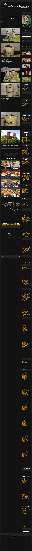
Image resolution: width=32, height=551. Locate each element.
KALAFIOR (28, 297)
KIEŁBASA (26, 177)
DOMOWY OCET (23, 484)
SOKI (25, 262)
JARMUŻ (28, 214)
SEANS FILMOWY (23, 88)
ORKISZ (26, 223)
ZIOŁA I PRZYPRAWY (27, 234)
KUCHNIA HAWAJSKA (24, 403)
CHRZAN (22, 293)
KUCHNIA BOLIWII (23, 389)
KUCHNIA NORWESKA (24, 435)
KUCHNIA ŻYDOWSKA (24, 465)
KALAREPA (23, 298)
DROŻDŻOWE (23, 244)
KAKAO (22, 348)
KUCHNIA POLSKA (23, 163)
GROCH (22, 296)
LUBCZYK (23, 219)
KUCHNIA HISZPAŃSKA (24, 405)
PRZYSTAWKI (23, 497)
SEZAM (26, 230)
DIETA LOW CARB (27, 104)
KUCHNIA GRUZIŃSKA (24, 402)
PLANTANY (26, 281)
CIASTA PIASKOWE (24, 327)
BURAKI (22, 292)
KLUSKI (25, 162)
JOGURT (22, 215)
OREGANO (23, 223)
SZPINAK (26, 309)
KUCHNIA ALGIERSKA (24, 375)
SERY (26, 498)
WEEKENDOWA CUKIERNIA (24, 356)
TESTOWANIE (27, 499)
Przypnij (9, 155)
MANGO (26, 276)
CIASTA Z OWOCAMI (24, 330)
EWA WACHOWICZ (24, 510)
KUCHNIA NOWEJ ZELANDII (24, 436)
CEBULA (28, 292)
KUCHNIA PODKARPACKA (24, 440)
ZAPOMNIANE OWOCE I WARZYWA (25, 233)
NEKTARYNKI (23, 278)
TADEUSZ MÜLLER (23, 524)
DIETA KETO (27, 103)
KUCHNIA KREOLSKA (24, 422)
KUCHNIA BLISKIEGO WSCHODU (25, 388)
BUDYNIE (11, 19)
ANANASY (26, 267)
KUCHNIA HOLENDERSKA (24, 406)
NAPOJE (22, 260)
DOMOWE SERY (23, 482)
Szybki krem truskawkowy (6, 177)
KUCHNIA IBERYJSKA (24, 407)
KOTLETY (23, 179)
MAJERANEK (26, 219)
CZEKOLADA (23, 344)
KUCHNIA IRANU (23, 410)
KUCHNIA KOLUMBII (24, 420)
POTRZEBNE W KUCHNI (24, 495)
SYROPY (28, 262)
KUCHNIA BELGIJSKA (24, 385)
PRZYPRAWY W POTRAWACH (25, 153)
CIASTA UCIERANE (24, 328)
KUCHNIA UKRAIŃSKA (24, 458)
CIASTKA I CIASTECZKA (24, 332)
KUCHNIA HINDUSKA (24, 404)
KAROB (25, 348)
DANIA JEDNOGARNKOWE (24, 137)
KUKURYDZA (28, 301)
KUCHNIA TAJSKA (23, 454)
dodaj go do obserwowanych (16, 237)
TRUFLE (27, 310)
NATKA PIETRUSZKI (24, 150)
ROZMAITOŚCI (23, 498)
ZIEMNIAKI (23, 315)
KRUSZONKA (26, 490)
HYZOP (22, 214)
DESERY (7, 199)
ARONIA (25, 268)
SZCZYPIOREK (23, 232)
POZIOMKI (27, 282)
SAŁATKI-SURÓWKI (27, 229)
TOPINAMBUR (23, 310)
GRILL (25, 176)
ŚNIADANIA (13, 200)
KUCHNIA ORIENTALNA (24, 437)
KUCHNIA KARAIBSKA (24, 419)
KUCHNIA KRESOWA (24, 423)
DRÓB (26, 362)
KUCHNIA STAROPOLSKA (24, 449)
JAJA (22, 162)
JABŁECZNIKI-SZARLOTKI (24, 347)
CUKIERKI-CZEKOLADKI (24, 343)
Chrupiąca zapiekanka (26, 62)
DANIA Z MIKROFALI (24, 480)
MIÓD (25, 220)
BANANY (26, 269)
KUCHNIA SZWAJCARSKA (24, 452)
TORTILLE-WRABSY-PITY (24, 250)
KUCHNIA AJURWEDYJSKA (24, 106)
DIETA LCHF (23, 104)
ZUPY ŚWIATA (23, 97)
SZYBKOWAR (23, 141)
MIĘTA (28, 220)
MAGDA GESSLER (23, 516)
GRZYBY (26, 296)
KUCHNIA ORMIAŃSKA (24, 438)
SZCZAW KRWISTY (26, 231)
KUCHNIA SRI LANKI (24, 448)
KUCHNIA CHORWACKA (24, 394)
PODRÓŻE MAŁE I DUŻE (24, 87)
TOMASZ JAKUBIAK (24, 525)
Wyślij (14, 155)
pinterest (23, 46)
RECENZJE (27, 497)
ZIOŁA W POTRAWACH (24, 155)
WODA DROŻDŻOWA (24, 251)
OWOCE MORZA (23, 205)
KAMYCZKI (23, 86)
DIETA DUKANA (23, 103)
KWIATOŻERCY (27, 218)
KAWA (22, 259)
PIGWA (22, 281)
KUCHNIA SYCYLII (23, 450)
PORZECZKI (23, 282)
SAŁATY (22, 230)
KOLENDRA (23, 217)
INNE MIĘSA (27, 363)
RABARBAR (23, 283)
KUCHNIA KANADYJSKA (24, 418)
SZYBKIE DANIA (9, 200)
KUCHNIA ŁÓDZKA (23, 165)
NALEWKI (25, 259)
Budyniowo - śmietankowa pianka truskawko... (6, 168)
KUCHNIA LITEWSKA (24, 426)
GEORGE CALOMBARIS (24, 511)
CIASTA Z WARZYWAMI (24, 331)
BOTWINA (23, 291)
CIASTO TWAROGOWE (24, 339)
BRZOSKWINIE (26, 270)
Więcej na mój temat (26, 30)
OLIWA (22, 152)
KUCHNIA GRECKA (23, 204)
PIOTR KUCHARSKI (23, 522)
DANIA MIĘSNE (23, 361)
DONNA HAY (28, 509)
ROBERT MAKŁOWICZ (24, 523)
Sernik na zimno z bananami (15, 186)
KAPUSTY (23, 299)
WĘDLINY (23, 142)
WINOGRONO (23, 284)
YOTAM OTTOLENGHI (24, 526)
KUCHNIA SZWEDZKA (24, 453)
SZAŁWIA (23, 231)
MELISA (22, 220)
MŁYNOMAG (23, 193)
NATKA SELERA (23, 222)
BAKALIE (23, 161)
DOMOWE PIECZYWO (26, 175)
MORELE (28, 277)
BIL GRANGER (27, 508)
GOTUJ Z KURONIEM (24, 513)
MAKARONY (23, 192)
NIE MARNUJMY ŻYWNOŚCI (24, 151)
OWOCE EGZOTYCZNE (24, 279)
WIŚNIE (26, 284)
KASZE (22, 189)
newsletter (26, 46)
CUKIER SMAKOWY (24, 342)
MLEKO (19, 199)
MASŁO (26, 149)
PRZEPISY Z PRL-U (23, 107)
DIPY (22, 147)
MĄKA (17, 199)
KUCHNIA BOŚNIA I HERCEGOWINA (25, 390)
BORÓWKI (23, 270)
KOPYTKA (28, 162)
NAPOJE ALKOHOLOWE (24, 261)
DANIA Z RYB (23, 201)
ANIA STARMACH (23, 508)
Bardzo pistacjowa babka (15, 196)
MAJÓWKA (23, 491)
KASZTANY (27, 299)
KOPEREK (23, 149)
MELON (26, 277)
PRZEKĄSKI (23, 496)
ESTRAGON (23, 213)
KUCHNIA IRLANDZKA (24, 411)
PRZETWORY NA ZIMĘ (24, 120)
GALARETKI (23, 346)
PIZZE (28, 247)
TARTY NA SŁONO (26, 249)
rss (29, 46)
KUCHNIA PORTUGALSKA (24, 442)
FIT (25, 213)
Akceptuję (19, 550)
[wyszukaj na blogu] (30, 1)
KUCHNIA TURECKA (24, 457)
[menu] (2, 0)
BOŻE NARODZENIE (24, 478)
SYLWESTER (23, 499)
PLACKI (22, 248)
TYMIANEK (27, 232)
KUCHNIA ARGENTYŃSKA (24, 379)
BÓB (25, 292)
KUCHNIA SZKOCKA (24, 451)
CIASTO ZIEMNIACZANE (24, 341)
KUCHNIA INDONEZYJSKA (24, 408)
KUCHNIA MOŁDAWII (24, 432)
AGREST (22, 267)
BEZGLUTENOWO (23, 102)
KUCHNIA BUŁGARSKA (24, 392)
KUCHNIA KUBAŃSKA (24, 424)
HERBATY (28, 213)
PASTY (25, 152)
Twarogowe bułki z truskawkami (6, 196)
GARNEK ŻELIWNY (23, 140)
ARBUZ (22, 268)
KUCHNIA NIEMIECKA (24, 434)
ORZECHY (26, 278)
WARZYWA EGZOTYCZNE (24, 311)
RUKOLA (27, 228)
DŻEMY (22, 117)
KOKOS (26, 216)
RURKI (22, 354)
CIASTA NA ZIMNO (24, 326)
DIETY (22, 105)
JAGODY (15, 199)
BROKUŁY (26, 291)
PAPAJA (22, 280)
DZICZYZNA (23, 363)
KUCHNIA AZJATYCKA (27, 189)
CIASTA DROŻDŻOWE (24, 324)
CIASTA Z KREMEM (24, 329)
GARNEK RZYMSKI (23, 139)
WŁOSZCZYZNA (23, 313)
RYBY (27, 205)
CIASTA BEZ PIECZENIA (24, 323)
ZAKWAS (23, 253)
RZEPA (22, 307)
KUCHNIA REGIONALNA (24, 443)
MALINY (22, 276)
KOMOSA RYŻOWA (27, 217)
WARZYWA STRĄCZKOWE (24, 312)
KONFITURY (23, 118)
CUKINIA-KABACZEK (27, 293)
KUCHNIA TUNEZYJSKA (24, 456)
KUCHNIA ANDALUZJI (24, 377)
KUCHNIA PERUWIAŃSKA (24, 439)
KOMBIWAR (28, 140)
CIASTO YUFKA (23, 340)
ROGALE (22, 249)
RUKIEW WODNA (23, 228)
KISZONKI (26, 117)
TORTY (27, 355)
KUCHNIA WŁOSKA (24, 164)
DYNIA (26, 294)
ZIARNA (22, 234)
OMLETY (26, 128)
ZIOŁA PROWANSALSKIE (24, 235)
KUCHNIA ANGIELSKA (24, 378)
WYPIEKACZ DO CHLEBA (24, 252)
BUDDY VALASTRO (23, 509)
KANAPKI (23, 177)
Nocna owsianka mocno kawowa (6, 186)
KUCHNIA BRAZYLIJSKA (24, 391)
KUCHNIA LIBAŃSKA (24, 425)
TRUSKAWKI (26, 283)
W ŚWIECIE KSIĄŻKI (24, 89)
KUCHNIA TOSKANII (24, 455)
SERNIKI (25, 354)
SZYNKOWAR (27, 141)
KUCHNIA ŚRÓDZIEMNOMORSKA (25, 464)
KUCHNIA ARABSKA (24, 371)
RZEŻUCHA (23, 229)
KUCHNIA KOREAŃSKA (24, 421)
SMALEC (23, 181)
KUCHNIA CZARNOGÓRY (24, 395)
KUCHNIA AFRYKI (23, 372)
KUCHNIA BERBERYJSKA (24, 386)
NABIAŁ (22, 128)
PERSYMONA (26, 280)
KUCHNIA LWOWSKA (24, 427)
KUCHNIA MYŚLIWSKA (24, 433)
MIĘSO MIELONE (27, 364)
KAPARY (26, 215)
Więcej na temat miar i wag (16, 206)
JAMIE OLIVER (23, 514)
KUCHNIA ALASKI (23, 374)
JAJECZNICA (28, 176)
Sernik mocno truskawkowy (16, 177)
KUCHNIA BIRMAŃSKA (24, 387)
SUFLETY (28, 354)
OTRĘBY (25, 247)
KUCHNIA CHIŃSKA (24, 190)
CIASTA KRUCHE (23, 325)
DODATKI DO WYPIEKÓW (11, 199)
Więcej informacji (14, 550)
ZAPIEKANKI (26, 154)
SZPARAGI (23, 309)
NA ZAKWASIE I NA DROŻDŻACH (25, 246)
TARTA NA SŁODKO (24, 355)
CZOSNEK (23, 212)
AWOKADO (28, 268)
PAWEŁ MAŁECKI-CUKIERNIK (25, 521)
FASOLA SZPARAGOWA (27, 295)
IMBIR (25, 214)
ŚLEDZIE (22, 206)
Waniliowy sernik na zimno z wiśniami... (16, 168)
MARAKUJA (23, 277)
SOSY (22, 154)
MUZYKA (26, 86)
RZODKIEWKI (26, 307)
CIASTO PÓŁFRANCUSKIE (24, 338)
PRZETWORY (23, 119)
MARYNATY (27, 118)
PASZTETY (26, 180)
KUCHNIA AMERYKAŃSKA (24, 376)
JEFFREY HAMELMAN (24, 515)
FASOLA (22, 295)
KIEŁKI (28, 215)
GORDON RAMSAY (23, 512)
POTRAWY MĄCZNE (27, 248)
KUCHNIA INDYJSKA (24, 409)
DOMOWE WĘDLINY (24, 138)
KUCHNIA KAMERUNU (24, 417)
